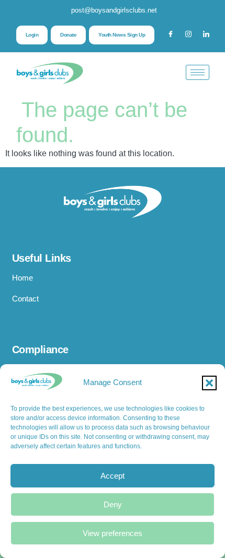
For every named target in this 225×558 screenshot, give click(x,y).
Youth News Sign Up (121, 35)
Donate (68, 35)
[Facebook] (170, 35)
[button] (209, 383)
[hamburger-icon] (197, 72)
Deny (113, 504)
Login (32, 35)
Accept (112, 475)
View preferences (112, 533)
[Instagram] (188, 35)
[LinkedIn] (206, 35)
